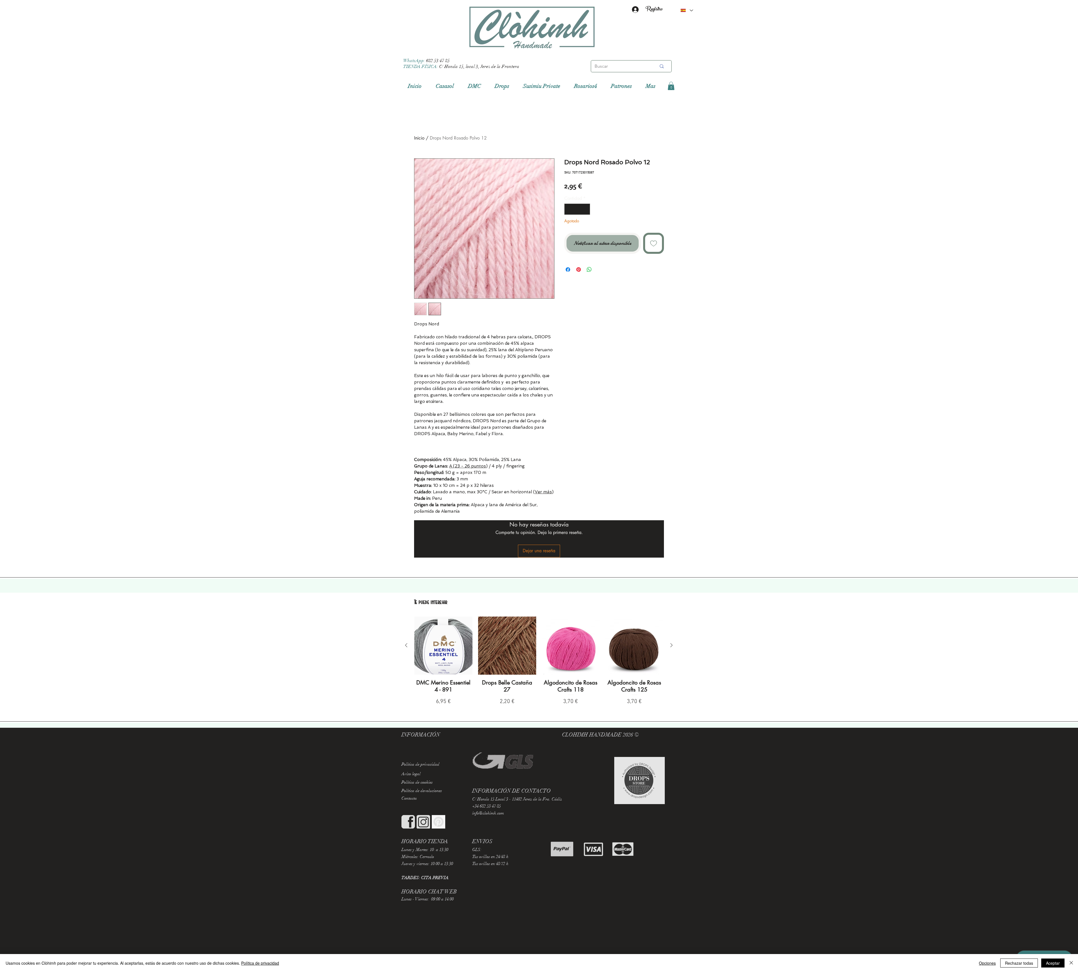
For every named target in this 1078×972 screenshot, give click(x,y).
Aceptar (1053, 963)
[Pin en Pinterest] (578, 269)
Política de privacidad (260, 963)
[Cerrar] (1071, 963)
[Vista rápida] (443, 646)
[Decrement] (569, 209)
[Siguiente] (671, 645)
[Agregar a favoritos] (653, 243)
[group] (539, 661)
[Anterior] (406, 645)
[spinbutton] (577, 209)
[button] (671, 86)
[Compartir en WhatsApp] (589, 269)
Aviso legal (411, 773)
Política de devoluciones (421, 790)
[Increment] (585, 209)
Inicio (419, 138)
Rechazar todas (1019, 963)
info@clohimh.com (488, 813)
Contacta (409, 798)
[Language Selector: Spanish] (687, 10)
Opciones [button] (987, 963)
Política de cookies (417, 782)
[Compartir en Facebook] (568, 269)
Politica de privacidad (420, 764)
